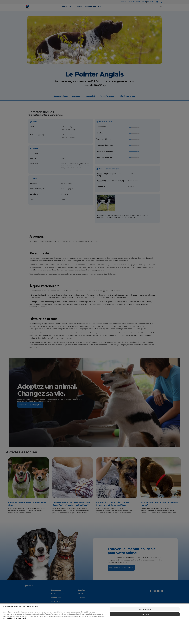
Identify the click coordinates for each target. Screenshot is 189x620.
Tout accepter (144, 614)
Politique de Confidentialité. (16, 618)
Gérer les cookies (145, 609)
